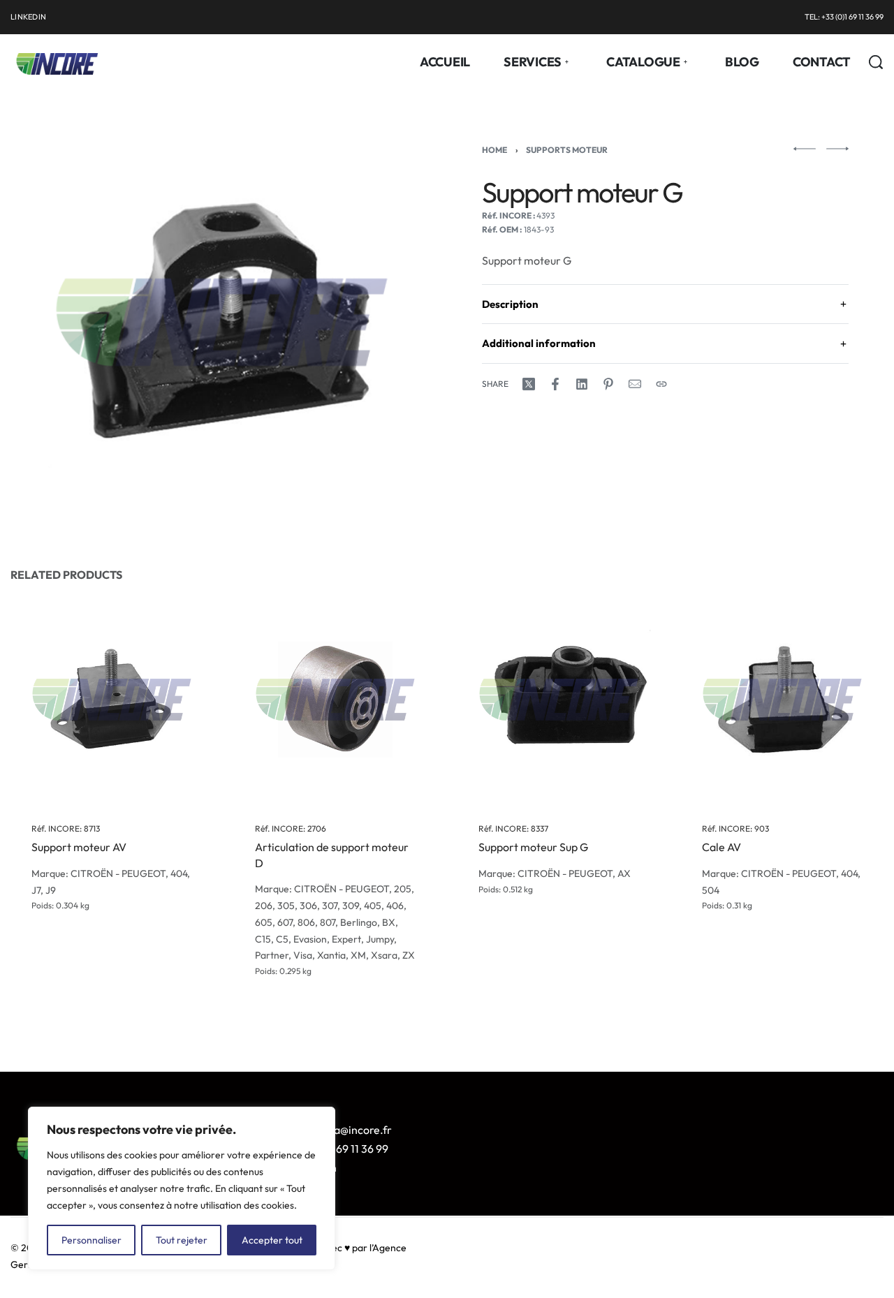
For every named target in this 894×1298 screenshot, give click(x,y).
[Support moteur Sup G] (558, 699)
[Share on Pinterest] (608, 384)
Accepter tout (272, 1240)
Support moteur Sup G (533, 848)
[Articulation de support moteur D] (335, 699)
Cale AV (721, 848)
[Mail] (635, 384)
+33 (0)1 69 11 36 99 (341, 1149)
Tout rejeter (181, 1240)
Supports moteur (567, 150)
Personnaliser (91, 1240)
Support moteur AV (78, 848)
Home (494, 150)
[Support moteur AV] (111, 699)
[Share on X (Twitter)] (528, 384)
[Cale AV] (782, 699)
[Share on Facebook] (555, 384)
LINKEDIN (28, 17)
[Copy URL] (661, 384)
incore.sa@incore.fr (343, 1130)
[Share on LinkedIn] (582, 384)
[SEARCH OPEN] (876, 62)
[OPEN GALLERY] (221, 322)
